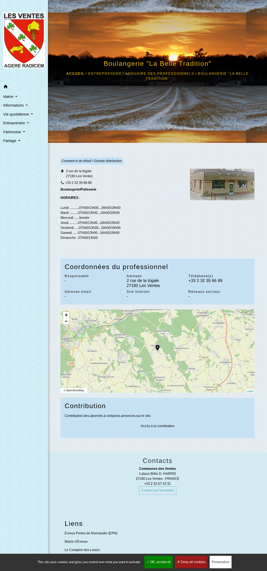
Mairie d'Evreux (76, 541)
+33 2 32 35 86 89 (78, 183)
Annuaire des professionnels (159, 73)
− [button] (66, 321)
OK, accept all (160, 562)
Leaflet (250, 391)
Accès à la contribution (157, 426)
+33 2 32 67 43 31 (157, 483)
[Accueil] (24, 41)
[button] (24, 87)
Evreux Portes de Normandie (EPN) (91, 533)
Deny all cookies (192, 562)
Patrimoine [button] (12, 132)
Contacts (158, 460)
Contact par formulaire (157, 490)
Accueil (75, 73)
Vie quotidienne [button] (16, 114)
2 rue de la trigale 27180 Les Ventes (79, 173)
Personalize (220, 562)
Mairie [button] (8, 97)
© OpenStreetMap (74, 390)
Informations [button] (14, 105)
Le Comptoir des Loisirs (82, 550)
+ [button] (66, 315)
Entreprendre (105, 73)
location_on (155, 345)
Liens (74, 523)
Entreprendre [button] (14, 123)
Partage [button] (10, 141)
